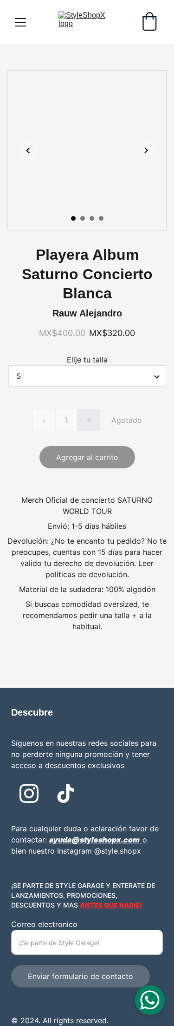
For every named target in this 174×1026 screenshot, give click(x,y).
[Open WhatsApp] (150, 1000)
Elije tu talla (87, 359)
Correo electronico (44, 924)
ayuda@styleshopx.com (94, 839)
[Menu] (20, 22)
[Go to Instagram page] (29, 793)
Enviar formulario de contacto (80, 976)
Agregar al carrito (87, 457)
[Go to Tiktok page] (65, 793)
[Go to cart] (149, 22)
